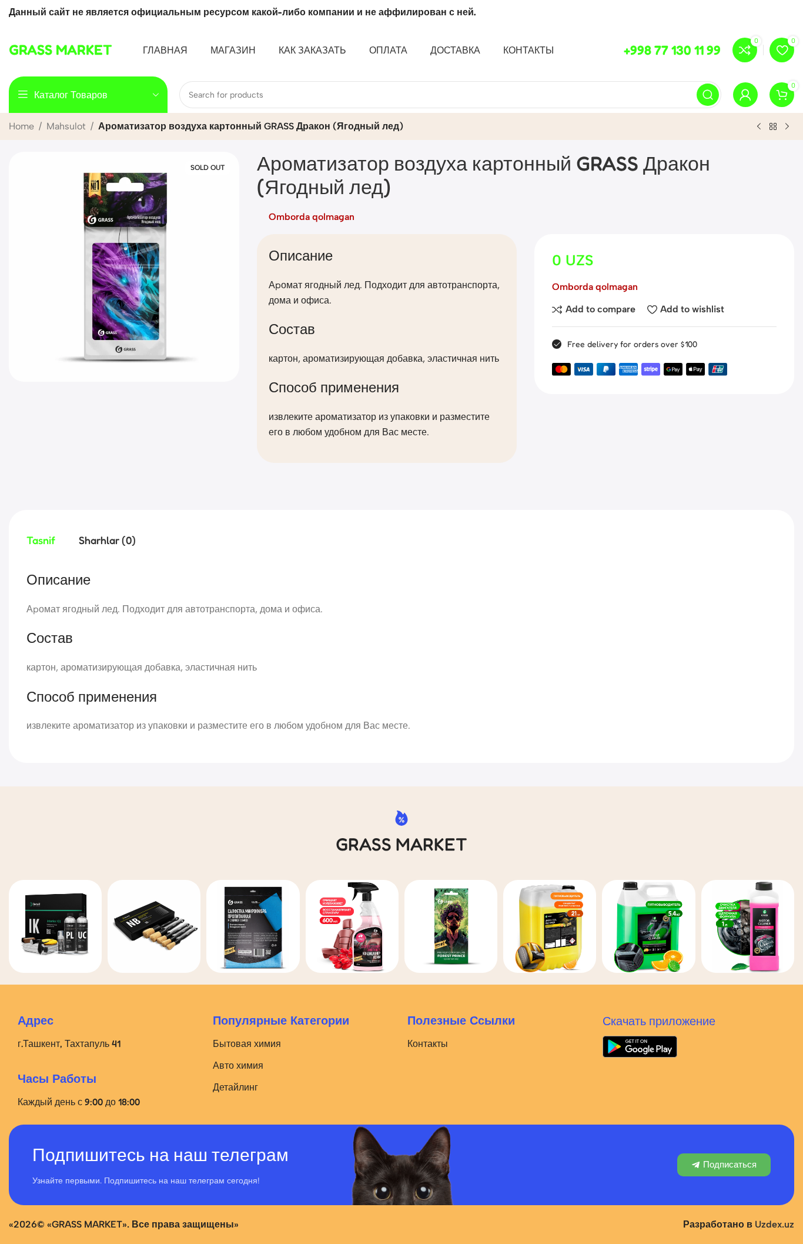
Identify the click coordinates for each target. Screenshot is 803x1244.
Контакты (427, 1043)
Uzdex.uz (774, 1224)
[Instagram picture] (55, 926)
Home (21, 126)
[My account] (745, 94)
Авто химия (238, 1065)
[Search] (708, 95)
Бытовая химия (247, 1043)
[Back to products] (773, 127)
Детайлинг (235, 1087)
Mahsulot (66, 126)
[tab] (40, 540)
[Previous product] (759, 127)
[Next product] (787, 127)
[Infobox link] (60, 50)
